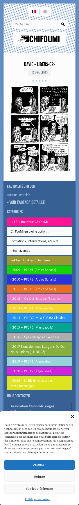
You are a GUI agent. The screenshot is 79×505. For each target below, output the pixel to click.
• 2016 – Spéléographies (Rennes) (35, 337)
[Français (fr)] (34, 11)
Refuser (39, 476)
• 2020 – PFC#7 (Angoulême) (31, 371)
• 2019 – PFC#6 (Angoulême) (31, 361)
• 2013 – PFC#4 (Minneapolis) (32, 308)
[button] (72, 416)
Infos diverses (20, 250)
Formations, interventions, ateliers (34, 241)
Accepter (39, 464)
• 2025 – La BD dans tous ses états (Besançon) (32, 383)
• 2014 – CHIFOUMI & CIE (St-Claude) (38, 318)
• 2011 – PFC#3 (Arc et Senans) (33, 289)
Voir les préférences (39, 488)
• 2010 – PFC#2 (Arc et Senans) (33, 279)
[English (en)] (45, 11)
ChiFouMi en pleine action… (30, 231)
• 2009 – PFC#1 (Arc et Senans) (33, 270)
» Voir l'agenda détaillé (26, 202)
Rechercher (63, 24)
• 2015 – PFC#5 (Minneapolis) (32, 327)
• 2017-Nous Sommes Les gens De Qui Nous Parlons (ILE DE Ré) (38, 349)
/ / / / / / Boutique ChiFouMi (29, 222)
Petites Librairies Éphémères (30, 260)
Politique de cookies (37, 499)
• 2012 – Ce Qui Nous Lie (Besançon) (37, 298)
